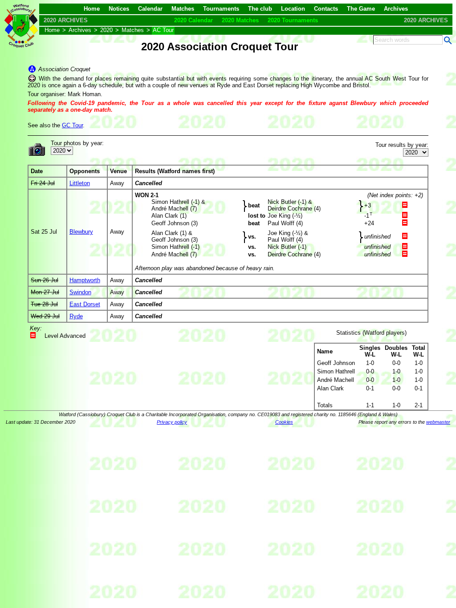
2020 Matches (240, 20)
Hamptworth (84, 280)
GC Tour (72, 125)
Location (293, 8)
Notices (119, 8)
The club (260, 8)
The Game (361, 8)
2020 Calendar (193, 20)
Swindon (80, 292)
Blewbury (81, 231)
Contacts (326, 8)
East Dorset (84, 304)
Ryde (76, 316)
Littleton (79, 183)
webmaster (438, 422)
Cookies (284, 422)
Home (92, 8)
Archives (396, 8)
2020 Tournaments (293, 20)
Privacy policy (172, 422)
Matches (182, 8)
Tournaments (221, 8)
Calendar (150, 8)
